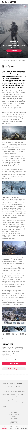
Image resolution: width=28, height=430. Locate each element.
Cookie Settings (14, 418)
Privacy (14, 416)
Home (3, 400)
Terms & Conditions (14, 414)
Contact (4, 406)
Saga (13, 400)
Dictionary (7, 402)
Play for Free (14, 50)
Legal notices (14, 412)
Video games (8, 400)
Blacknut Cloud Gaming (17, 402)
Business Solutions (14, 404)
